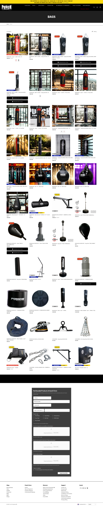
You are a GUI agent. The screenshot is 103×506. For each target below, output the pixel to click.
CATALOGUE (27, 5)
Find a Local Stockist (47, 490)
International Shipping (30, 492)
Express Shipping (29, 490)
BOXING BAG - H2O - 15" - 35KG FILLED (36, 186)
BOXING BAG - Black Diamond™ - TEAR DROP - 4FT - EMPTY (16, 215)
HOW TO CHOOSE (77, 5)
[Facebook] (80, 488)
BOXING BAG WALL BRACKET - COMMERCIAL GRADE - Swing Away (61, 368)
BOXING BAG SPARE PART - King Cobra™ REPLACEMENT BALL (85, 244)
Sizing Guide (64, 489)
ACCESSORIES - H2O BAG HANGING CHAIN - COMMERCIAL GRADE (40, 368)
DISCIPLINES (41, 5)
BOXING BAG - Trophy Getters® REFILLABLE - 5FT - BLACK (85, 128)
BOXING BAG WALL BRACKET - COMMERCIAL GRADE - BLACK (61, 215)
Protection (9, 492)
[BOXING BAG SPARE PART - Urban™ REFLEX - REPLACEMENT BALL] (17, 231)
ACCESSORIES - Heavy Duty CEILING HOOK (59, 339)
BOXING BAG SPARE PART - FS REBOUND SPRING (84, 279)
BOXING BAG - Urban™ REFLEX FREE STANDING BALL (84, 215)
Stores (26, 487)
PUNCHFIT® (50, 5)
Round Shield (37, 420)
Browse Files (56, 432)
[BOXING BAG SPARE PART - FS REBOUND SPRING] (85, 267)
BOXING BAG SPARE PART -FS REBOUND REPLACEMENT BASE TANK (40, 311)
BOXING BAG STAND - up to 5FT (35, 279)
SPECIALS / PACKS (85, 9)
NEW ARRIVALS (86, 5)
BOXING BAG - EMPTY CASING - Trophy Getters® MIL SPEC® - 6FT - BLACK (16, 93)
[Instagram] (82, 488)
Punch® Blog (46, 492)
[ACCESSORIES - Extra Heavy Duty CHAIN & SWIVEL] (85, 326)
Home (8, 24)
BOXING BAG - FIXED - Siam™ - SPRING (59, 310)
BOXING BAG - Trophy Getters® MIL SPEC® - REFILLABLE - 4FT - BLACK (62, 158)
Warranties (63, 490)
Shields (8, 490)
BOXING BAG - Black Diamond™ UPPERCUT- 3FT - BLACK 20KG (40, 215)
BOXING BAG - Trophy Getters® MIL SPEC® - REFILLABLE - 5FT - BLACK (85, 158)
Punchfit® (45, 496)
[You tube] (87, 488)
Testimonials (46, 493)
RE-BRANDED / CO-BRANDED (63, 5)
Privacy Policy (64, 499)
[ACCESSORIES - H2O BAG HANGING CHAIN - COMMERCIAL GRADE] (40, 355)
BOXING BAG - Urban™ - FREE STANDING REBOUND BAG (62, 279)
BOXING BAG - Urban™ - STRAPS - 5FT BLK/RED (15, 128)
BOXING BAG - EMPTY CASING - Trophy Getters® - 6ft (39, 92)
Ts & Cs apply (65, 2)
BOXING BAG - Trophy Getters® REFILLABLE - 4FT (61, 128)
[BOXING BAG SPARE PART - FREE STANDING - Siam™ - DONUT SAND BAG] (17, 326)
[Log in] (97, 7)
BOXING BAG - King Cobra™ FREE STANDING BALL (61, 243)
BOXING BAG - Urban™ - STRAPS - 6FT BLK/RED (38, 128)
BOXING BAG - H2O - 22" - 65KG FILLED (82, 186)
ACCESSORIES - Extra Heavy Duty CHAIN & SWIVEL (84, 339)
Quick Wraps (47, 415)
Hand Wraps (37, 415)
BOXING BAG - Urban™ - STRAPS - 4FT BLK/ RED (84, 92)
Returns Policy (64, 495)
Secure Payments (29, 489)
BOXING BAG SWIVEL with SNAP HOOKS (37, 339)
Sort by (95, 31)
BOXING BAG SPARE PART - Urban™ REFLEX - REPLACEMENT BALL (15, 244)
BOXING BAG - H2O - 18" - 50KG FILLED (59, 186)
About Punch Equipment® (49, 487)
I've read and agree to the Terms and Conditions (44, 469)
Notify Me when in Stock (63, 62)
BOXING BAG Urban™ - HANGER (12, 367)
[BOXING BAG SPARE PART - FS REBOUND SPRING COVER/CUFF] (17, 298)
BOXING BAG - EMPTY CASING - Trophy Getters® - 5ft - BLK (39, 57)
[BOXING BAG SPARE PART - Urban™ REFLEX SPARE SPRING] (40, 231)
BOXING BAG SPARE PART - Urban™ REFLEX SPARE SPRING (39, 244)
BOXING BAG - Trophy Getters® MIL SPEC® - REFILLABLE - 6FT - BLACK (17, 187)
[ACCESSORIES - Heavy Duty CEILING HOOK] (63, 326)
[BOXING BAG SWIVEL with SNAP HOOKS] (40, 326)
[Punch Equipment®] (6, 7)
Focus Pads (37, 418)
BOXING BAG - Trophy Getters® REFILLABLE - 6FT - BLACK (40, 158)
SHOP (33, 5)
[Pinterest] (84, 488)
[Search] (94, 7)
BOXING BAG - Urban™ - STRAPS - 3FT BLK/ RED (61, 92)
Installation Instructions (66, 493)
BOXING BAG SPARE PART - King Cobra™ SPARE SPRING (17, 279)
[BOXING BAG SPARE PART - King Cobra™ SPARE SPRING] (17, 267)
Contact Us (63, 487)
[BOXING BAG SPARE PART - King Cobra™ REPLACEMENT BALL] (85, 231)
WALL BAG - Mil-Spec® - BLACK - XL (81, 367)
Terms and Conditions (66, 498)
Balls (8, 495)
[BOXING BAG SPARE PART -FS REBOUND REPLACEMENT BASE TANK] (40, 298)
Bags (8, 493)
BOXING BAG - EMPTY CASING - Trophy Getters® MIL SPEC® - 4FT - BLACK (61, 57)
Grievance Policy (64, 492)
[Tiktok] (86, 488)
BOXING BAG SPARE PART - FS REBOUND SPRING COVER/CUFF (15, 311)
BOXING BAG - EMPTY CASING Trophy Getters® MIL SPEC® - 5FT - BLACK (85, 57)
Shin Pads (46, 418)
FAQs (44, 495)
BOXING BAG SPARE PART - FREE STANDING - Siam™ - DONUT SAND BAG (16, 339)
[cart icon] (100, 7)
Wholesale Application (48, 489)
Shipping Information (66, 496)
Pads (8, 489)
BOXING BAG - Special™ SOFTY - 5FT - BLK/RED (15, 158)
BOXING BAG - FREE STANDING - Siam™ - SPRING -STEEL (85, 310)
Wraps (8, 496)
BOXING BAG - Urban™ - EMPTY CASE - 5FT (14, 56)
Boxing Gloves (57, 415)
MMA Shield (56, 418)
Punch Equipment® (13, 504)
